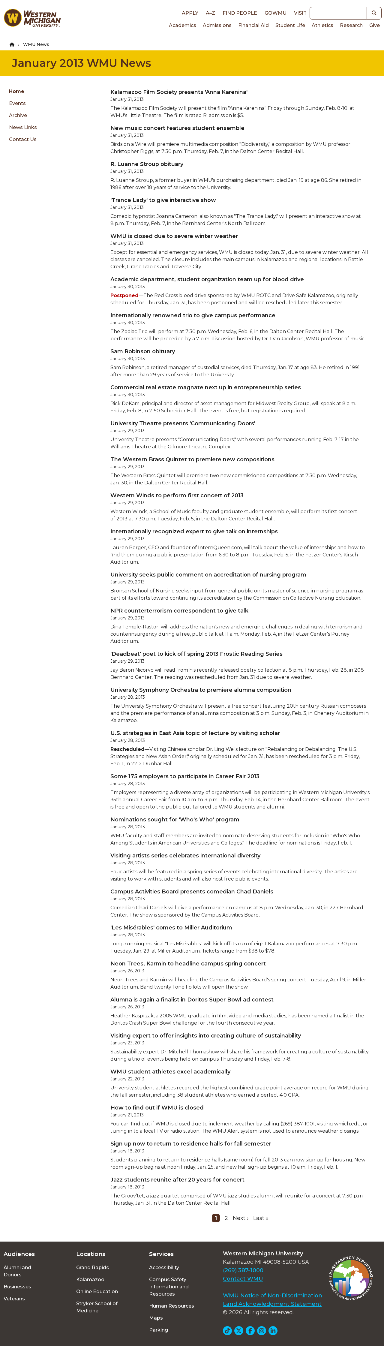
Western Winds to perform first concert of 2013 (177, 495)
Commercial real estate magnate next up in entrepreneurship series (205, 387)
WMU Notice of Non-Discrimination (272, 1295)
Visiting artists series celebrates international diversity (185, 855)
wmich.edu (347, 1124)
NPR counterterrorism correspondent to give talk (179, 610)
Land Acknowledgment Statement (272, 1304)
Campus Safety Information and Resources (169, 1287)
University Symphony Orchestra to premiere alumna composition (200, 690)
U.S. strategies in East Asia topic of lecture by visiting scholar (195, 733)
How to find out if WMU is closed (157, 1107)
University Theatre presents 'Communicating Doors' (182, 423)
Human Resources (171, 1306)
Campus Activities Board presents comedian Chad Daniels (191, 891)
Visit (300, 13)
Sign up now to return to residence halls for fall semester (190, 1143)
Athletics (322, 25)
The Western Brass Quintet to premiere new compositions (192, 459)
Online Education (97, 1291)
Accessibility (164, 1267)
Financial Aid (253, 25)
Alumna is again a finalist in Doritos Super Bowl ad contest (192, 999)
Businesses (17, 1287)
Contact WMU (243, 1278)
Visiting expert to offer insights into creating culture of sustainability (205, 1035)
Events (17, 103)
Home (16, 91)
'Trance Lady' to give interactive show (163, 200)
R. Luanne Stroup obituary (146, 164)
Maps (156, 1318)
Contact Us (23, 139)
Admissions (217, 25)
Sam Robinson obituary (142, 351)
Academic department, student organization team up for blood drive (207, 279)
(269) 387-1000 (243, 1270)
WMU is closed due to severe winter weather (174, 236)
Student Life (290, 25)
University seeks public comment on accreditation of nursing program (208, 574)
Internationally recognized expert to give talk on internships (194, 531)
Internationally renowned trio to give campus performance (192, 315)
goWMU (275, 13)
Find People (240, 13)
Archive (18, 115)
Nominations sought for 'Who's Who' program (174, 819)
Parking (158, 1330)
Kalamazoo (90, 1279)
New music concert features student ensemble (177, 128)
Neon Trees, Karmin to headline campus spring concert (188, 963)
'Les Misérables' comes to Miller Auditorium (171, 927)
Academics (182, 25)
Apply (190, 13)
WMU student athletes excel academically (170, 1071)
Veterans (14, 1299)
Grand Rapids (92, 1267)
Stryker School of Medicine (97, 1307)
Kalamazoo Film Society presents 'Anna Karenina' (179, 92)
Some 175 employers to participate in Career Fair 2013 (185, 776)
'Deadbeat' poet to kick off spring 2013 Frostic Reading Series (196, 654)
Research (351, 25)
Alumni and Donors (17, 1271)
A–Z (210, 13)
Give (374, 25)
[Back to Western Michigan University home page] (32, 19)
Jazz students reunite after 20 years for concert (177, 1179)
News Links (23, 127)
